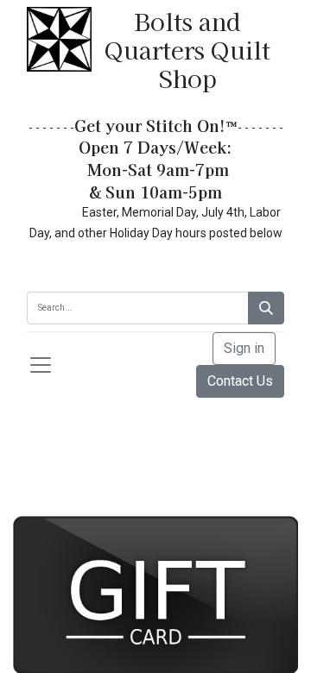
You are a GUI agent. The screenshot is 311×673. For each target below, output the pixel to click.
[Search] (266, 308)
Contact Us (240, 381)
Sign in (244, 348)
